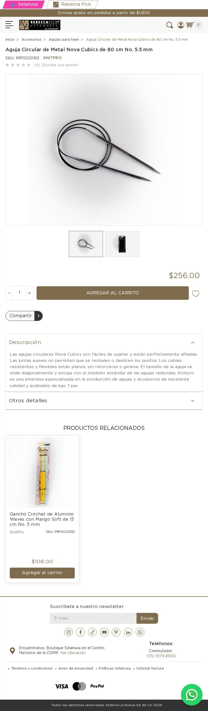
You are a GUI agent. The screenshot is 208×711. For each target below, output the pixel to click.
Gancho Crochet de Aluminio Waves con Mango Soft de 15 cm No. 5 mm (42, 519)
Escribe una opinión (60, 65)
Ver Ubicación (73, 653)
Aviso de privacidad (75, 668)
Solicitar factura (150, 668)
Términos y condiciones (32, 668)
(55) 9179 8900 (161, 656)
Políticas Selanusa (115, 668)
